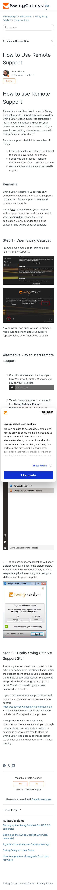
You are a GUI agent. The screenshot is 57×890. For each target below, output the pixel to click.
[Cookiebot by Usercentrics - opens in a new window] (40, 413)
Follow (9, 81)
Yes (20, 783)
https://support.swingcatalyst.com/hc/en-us (27, 706)
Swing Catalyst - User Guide (19, 850)
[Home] (24, 6)
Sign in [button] (47, 7)
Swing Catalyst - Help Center (17, 16)
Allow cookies (28, 475)
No (36, 783)
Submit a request (41, 799)
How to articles (22, 20)
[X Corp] (8, 765)
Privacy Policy (45, 883)
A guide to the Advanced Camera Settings (26, 844)
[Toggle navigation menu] (46, 2)
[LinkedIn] (13, 765)
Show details (39, 465)
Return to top (10, 809)
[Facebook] (4, 765)
